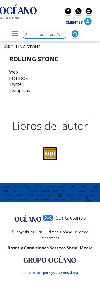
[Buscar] (75, 34)
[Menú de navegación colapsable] (15, 34)
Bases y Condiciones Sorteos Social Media (50, 248)
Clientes (74, 22)
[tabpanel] (50, 153)
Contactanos (70, 217)
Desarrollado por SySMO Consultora (50, 272)
